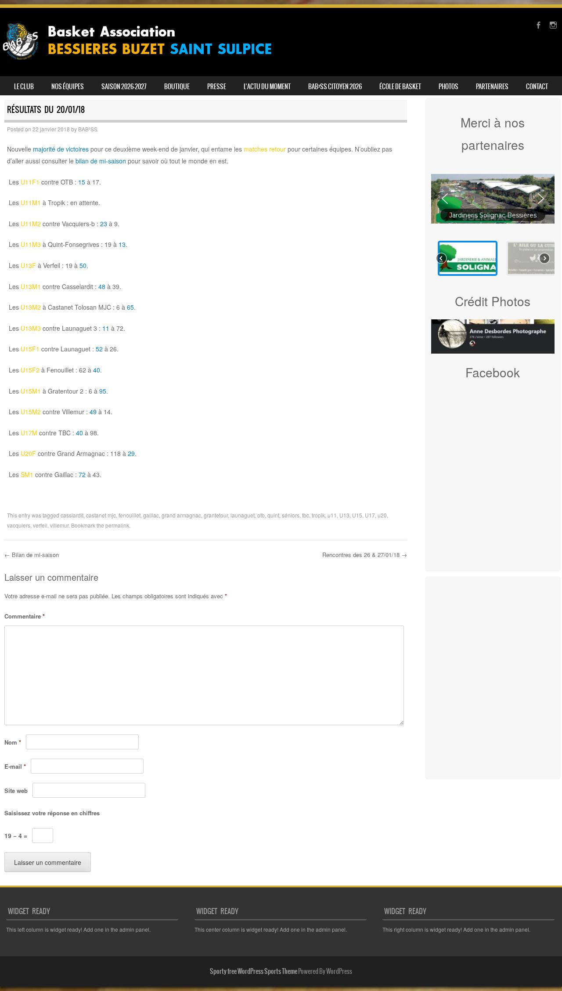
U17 (370, 515)
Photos (448, 86)
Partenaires (492, 86)
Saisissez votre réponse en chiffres (52, 813)
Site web (16, 790)
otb (261, 515)
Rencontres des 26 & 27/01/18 (364, 554)
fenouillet (129, 515)
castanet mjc (101, 515)
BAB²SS (87, 129)
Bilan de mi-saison (31, 554)
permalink (117, 525)
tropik (318, 515)
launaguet (243, 515)
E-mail (15, 766)
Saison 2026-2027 (124, 86)
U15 (357, 515)
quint (273, 515)
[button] (493, 198)
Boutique (177, 86)
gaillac (151, 515)
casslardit (72, 515)
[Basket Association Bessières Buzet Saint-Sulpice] (144, 63)
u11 (332, 515)
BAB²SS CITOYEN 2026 (335, 86)
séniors (290, 515)
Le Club (24, 86)
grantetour (216, 515)
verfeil (40, 525)
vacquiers (18, 525)
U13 (344, 515)
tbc (305, 515)
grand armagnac (181, 515)
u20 (382, 515)
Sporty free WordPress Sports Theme (253, 971)
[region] (493, 222)
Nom (12, 742)
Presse (216, 86)
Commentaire (24, 616)
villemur (59, 525)
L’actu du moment (267, 86)
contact (537, 86)
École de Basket (400, 86)
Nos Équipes (67, 86)
